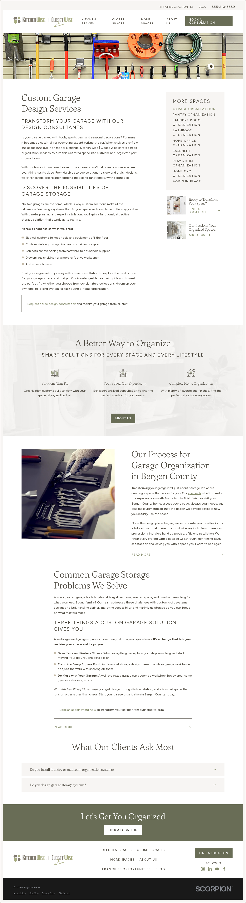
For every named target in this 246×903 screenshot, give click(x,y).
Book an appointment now (77, 710)
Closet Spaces (151, 850)
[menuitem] (195, 109)
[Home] (42, 21)
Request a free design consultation (51, 304)
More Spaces (122, 859)
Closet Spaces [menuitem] (118, 21)
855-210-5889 (223, 6)
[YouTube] (217, 869)
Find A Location (123, 830)
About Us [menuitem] (171, 21)
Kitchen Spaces (117, 850)
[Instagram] (203, 869)
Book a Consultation (202, 21)
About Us (123, 418)
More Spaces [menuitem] (147, 21)
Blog (202, 6)
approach (194, 493)
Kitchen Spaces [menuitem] (89, 21)
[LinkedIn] (210, 869)
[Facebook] (224, 869)
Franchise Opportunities (176, 6)
